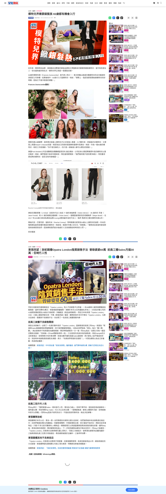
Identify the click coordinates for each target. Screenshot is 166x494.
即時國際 (39, 11)
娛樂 (33, 247)
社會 (125, 109)
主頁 (29, 11)
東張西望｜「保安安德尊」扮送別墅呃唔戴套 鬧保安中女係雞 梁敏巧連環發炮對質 (68, 448)
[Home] (13, 3)
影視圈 (126, 30)
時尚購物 (126, 99)
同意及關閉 (131, 490)
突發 (125, 119)
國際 (33, 11)
